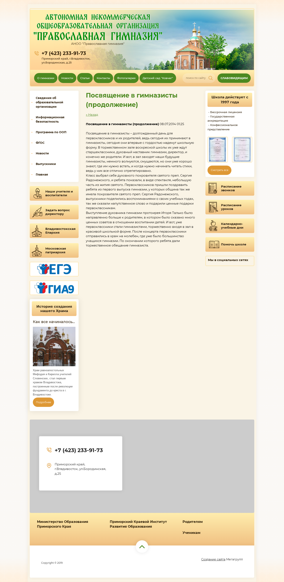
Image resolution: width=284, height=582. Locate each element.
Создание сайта (213, 559)
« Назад (92, 115)
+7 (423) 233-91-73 (64, 53)
